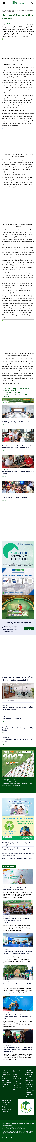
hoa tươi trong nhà (9, 394)
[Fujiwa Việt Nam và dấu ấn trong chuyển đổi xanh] (18, 972)
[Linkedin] (7, 1137)
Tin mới (3, 495)
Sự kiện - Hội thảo (7, 886)
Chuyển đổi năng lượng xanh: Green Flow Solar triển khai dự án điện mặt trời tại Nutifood (16, 920)
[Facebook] (2, 1137)
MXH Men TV (5, 1111)
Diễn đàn (8, 10)
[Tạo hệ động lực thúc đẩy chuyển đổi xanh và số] (18, 411)
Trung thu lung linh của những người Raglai (14, 497)
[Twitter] (9, 1137)
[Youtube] (11, 1137)
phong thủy (23, 394)
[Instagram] (4, 1137)
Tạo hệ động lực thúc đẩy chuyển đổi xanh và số (15, 422)
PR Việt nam (5, 1107)
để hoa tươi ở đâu (9, 390)
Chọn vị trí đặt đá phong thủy (11, 718)
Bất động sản (16, 10)
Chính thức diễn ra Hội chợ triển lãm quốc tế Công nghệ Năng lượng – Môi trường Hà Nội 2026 (17, 1016)
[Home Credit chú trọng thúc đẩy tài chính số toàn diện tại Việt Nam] (18, 461)
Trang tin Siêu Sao (6, 1109)
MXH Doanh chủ (6, 1102)
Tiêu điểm (5, 949)
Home (3, 10)
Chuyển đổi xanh (6, 420)
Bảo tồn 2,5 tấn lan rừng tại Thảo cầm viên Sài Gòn (17, 858)
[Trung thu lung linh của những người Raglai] (18, 487)
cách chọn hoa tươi (25, 388)
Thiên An (9, 24)
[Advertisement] (18, 520)
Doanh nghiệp (5, 444)
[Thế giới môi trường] (18, 3)
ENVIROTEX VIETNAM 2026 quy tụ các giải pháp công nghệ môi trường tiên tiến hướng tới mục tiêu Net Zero (17, 1049)
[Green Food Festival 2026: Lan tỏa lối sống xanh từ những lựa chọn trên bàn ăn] (18, 876)
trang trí (6, 396)
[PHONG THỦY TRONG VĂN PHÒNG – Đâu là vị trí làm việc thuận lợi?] (18, 691)
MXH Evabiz (5, 1104)
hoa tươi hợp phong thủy (11, 392)
